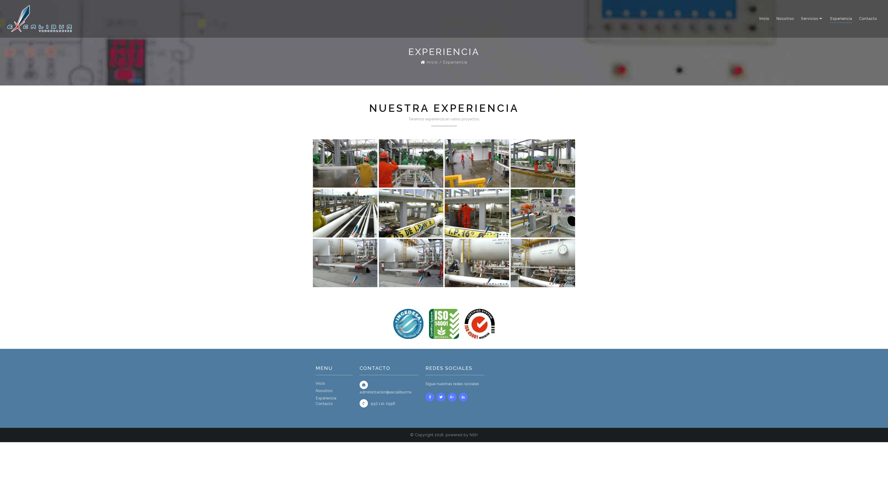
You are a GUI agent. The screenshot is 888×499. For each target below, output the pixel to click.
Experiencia (841, 18)
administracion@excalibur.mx (386, 392)
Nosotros (785, 18)
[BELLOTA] (345, 213)
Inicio (764, 18)
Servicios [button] (810, 18)
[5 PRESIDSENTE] (543, 163)
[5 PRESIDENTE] (345, 163)
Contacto (868, 18)
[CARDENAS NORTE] (345, 262)
